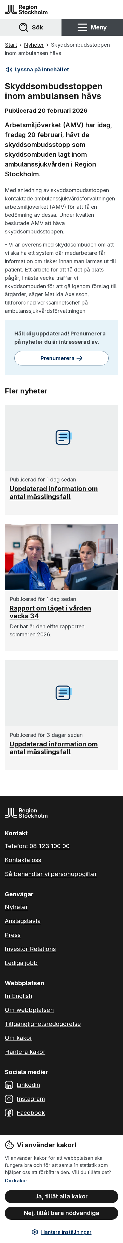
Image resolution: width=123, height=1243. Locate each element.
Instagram (31, 1098)
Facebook (31, 1112)
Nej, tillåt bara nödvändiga (61, 1213)
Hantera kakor (25, 1051)
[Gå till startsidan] (26, 9)
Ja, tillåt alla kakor (62, 1196)
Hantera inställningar (66, 1232)
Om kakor (16, 1181)
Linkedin (28, 1084)
